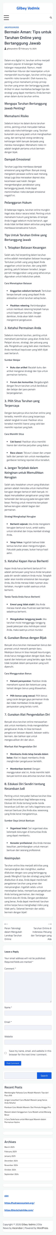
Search (44, 1075)
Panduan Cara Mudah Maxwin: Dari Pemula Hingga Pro (27, 1107)
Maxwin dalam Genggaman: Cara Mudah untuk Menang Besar (27, 1113)
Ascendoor (17, 1228)
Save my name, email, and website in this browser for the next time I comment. (30, 1052)
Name (8, 1007)
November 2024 (11, 1165)
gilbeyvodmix (12, 48)
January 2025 (10, 1155)
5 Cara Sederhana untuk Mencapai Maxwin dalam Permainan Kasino (25, 1121)
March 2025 (9, 1146)
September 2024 (11, 1174)
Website (8, 1036)
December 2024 (11, 1160)
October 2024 (10, 1169)
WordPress (42, 1228)
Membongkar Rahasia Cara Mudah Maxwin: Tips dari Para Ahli (26, 1094)
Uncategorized (11, 27)
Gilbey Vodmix (28, 8)
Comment (10, 968)
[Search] (51, 17)
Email (8, 1022)
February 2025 (10, 1151)
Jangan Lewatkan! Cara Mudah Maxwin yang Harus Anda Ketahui (25, 1101)
